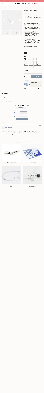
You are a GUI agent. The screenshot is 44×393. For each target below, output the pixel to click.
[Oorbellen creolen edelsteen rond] (32, 175)
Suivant (20, 20)
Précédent (4, 20)
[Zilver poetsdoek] (27, 84)
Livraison (25, 17)
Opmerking (26, 70)
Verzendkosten (5, 93)
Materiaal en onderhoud (7, 101)
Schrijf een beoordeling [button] (22, 118)
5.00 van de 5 (24, 107)
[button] (26, 13)
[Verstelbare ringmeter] (11, 153)
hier (31, 41)
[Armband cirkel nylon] (11, 175)
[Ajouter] (41, 85)
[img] (5, 125)
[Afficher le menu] (2, 4)
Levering (3, 97)
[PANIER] (42, 4)
